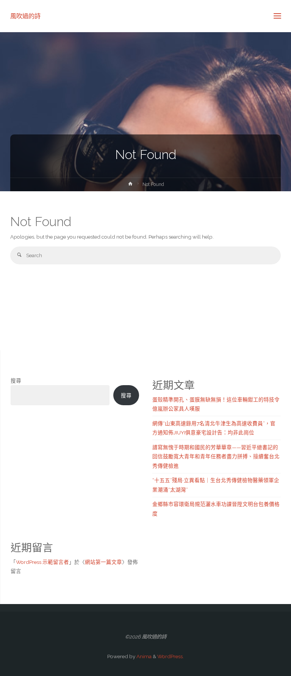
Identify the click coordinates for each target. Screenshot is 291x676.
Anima (143, 656)
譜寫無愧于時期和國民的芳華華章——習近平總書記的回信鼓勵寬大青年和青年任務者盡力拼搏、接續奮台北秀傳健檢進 (216, 456)
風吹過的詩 (25, 15)
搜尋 (16, 381)
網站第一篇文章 (103, 562)
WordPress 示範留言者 (42, 562)
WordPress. (170, 656)
